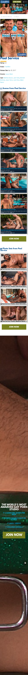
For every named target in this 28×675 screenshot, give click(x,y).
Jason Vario (9, 80)
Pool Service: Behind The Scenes (10, 127)
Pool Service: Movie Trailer (8, 209)
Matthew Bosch (8, 78)
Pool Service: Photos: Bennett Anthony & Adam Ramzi (14, 269)
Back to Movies (7, 17)
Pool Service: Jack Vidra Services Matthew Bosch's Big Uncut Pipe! (14, 230)
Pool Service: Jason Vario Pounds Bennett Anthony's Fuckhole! (14, 189)
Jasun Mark (9, 74)
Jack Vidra (16, 78)
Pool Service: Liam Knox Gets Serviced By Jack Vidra (14, 168)
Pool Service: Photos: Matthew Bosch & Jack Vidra (14, 321)
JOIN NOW (17, 2)
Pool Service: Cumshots (7, 107)
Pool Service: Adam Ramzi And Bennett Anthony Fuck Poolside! (14, 148)
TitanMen (7, 67)
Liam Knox (16, 80)
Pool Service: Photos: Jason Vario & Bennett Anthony (14, 304)
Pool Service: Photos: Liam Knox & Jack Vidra (14, 286)
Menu (25, 2)
